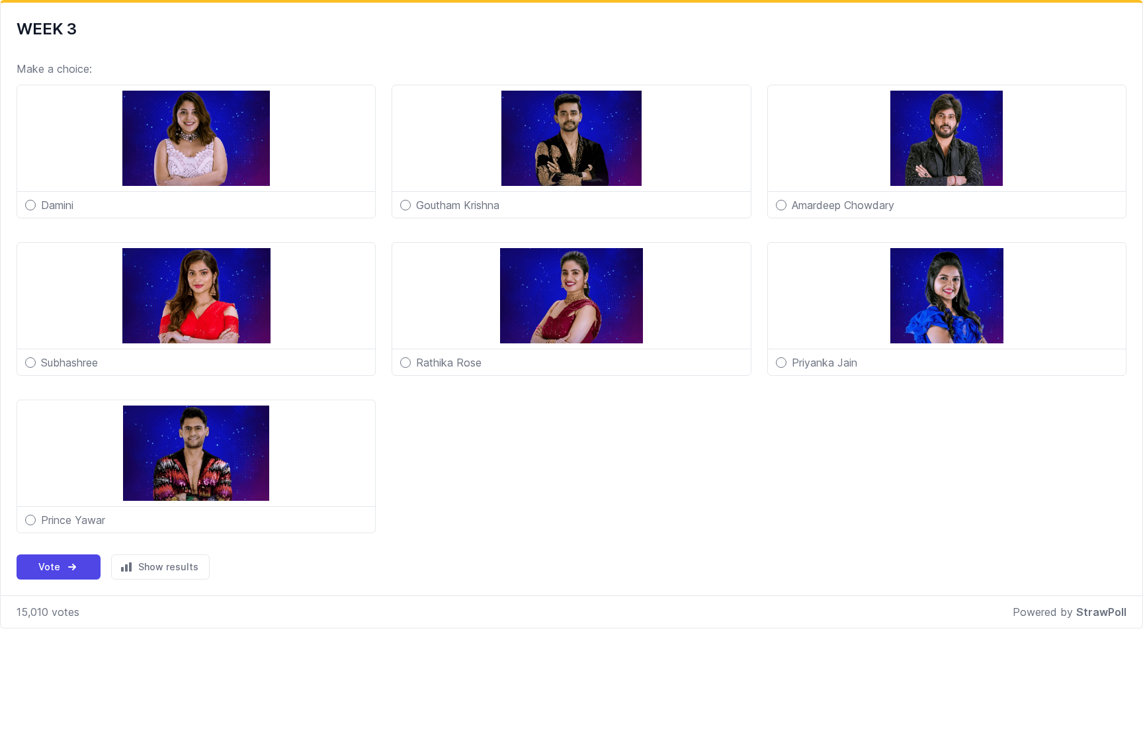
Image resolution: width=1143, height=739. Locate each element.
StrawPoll (1101, 612)
